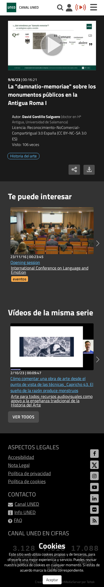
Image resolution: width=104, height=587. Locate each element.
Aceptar (52, 579)
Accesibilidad (21, 457)
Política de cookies (27, 481)
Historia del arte (23, 156)
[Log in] (69, 8)
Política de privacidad (29, 473)
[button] (97, 243)
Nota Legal (19, 465)
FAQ (18, 520)
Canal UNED (27, 504)
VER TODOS (23, 417)
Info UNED (25, 512)
